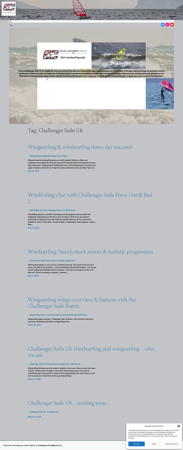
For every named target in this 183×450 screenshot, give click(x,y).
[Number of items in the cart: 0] (11, 25)
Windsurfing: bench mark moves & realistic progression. (91, 251)
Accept (136, 444)
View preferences (172, 444)
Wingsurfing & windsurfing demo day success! (80, 147)
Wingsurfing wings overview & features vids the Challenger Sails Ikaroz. (82, 302)
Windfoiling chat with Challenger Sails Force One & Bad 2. (90, 198)
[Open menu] (10, 21)
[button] (179, 426)
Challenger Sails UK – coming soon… (69, 403)
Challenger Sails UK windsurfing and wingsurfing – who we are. (91, 351)
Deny (154, 444)
